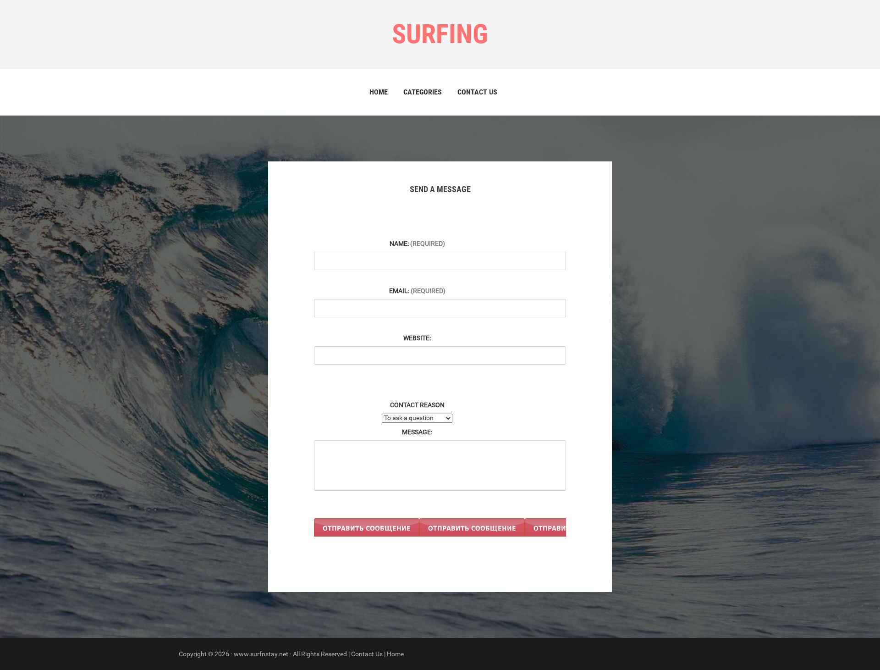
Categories (422, 92)
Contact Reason (417, 405)
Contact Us (477, 92)
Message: (417, 432)
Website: (417, 338)
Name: (417, 243)
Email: (417, 290)
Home (378, 92)
